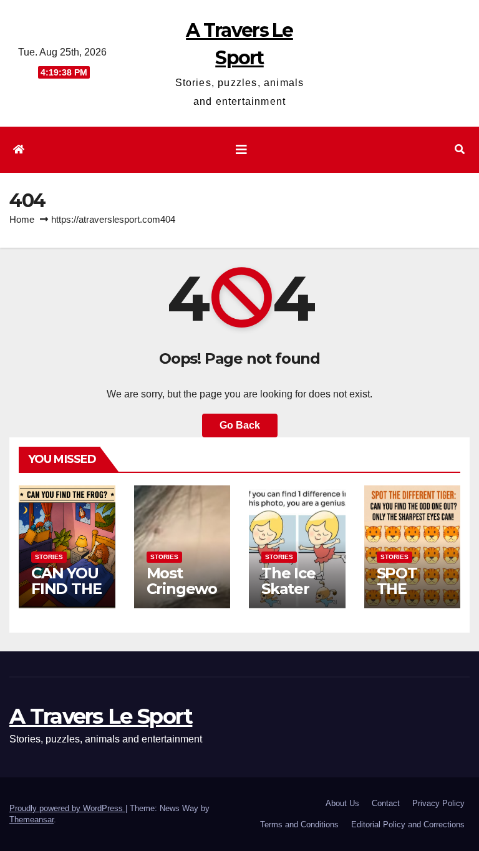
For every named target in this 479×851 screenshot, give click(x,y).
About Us (342, 803)
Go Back (240, 425)
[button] (460, 149)
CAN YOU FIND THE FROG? (66, 588)
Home (21, 219)
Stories (49, 556)
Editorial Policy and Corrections (408, 824)
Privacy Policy (438, 803)
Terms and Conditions (299, 824)
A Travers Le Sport (100, 716)
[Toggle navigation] (241, 150)
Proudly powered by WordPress (67, 808)
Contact (386, 803)
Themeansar (31, 819)
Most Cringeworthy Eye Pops (182, 596)
